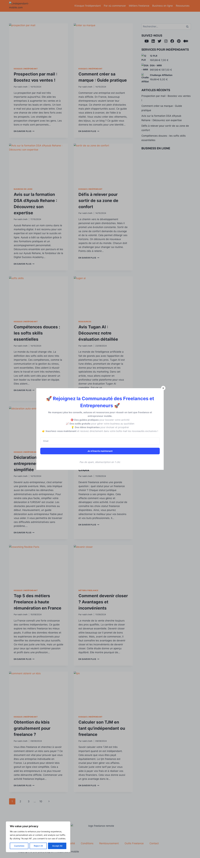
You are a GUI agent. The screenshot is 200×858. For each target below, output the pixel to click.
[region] (38, 836)
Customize (19, 846)
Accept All (57, 846)
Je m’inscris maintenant (100, 451)
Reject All (38, 846)
